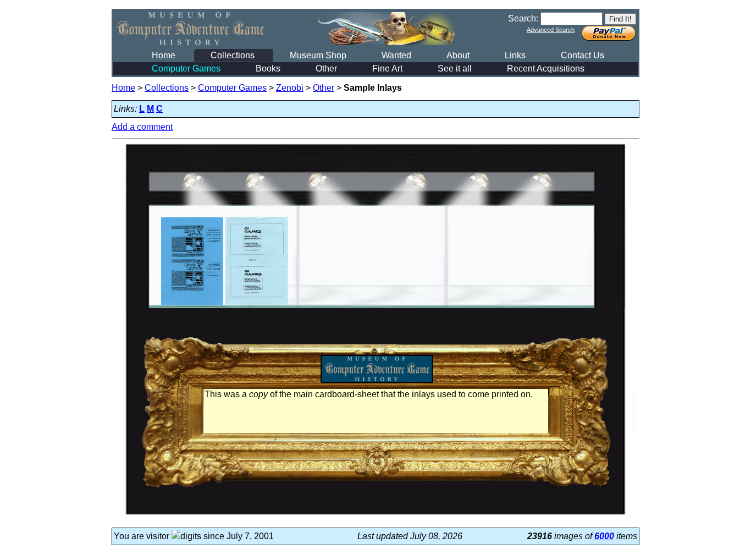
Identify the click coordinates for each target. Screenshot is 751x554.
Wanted (396, 55)
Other (326, 68)
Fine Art (387, 68)
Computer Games (186, 68)
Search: (523, 18)
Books (268, 68)
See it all (455, 68)
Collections (233, 55)
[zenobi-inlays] (192, 305)
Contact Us (582, 55)
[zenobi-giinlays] (256, 305)
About (458, 55)
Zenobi (289, 87)
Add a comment (142, 126)
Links (515, 55)
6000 (604, 536)
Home (163, 55)
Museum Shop (318, 55)
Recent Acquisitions (545, 68)
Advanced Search (551, 29)
